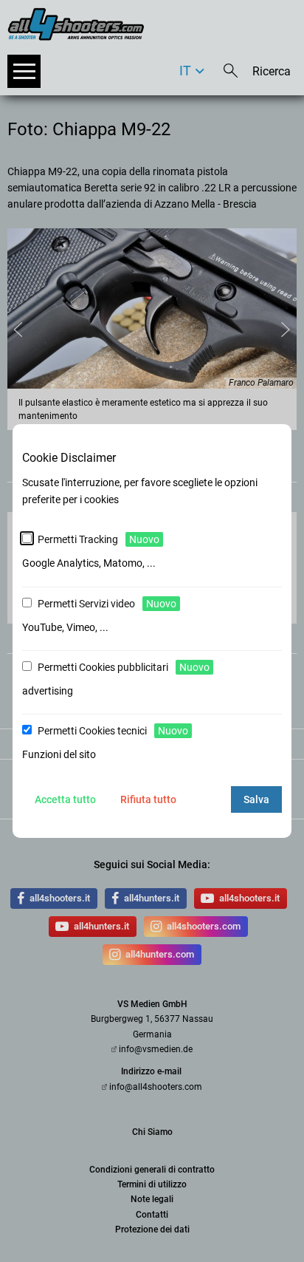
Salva (256, 799)
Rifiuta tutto (148, 799)
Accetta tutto (65, 799)
